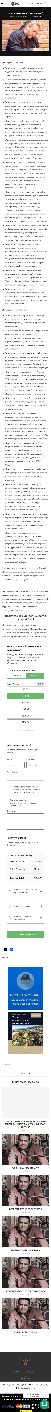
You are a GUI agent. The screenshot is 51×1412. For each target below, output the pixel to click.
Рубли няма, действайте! (25, 1168)
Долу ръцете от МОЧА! (25, 1332)
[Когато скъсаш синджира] (25, 1231)
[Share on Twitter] (27, 1074)
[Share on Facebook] (24, 1073)
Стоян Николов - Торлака (18, 16)
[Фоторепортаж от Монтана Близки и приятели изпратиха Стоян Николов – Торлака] (25, 1102)
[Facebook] (30, 3)
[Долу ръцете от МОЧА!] (25, 1313)
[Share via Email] (29, 1073)
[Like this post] (22, 1073)
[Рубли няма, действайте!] (25, 1149)
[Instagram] (35, 3)
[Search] (48, 3)
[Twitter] (32, 3)
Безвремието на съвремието (25, 1209)
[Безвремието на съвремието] (25, 1190)
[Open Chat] (44, 1404)
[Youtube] (41, 3)
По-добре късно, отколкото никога (25, 1291)
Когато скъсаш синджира (25, 1250)
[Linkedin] (38, 3)
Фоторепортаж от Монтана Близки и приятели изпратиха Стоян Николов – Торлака (26, 1124)
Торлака (7, 1064)
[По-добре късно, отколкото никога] (25, 1272)
